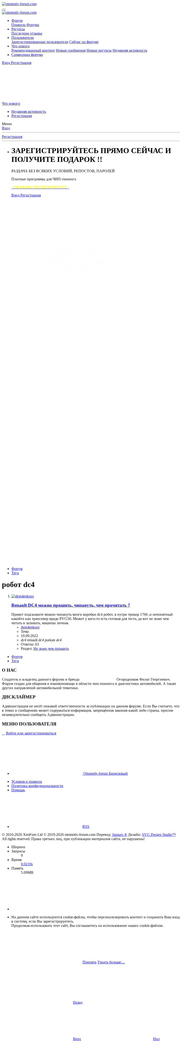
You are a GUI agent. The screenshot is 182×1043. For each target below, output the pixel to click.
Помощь (18, 790)
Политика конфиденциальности (37, 786)
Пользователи (22, 38)
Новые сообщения (71, 50)
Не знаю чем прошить (51, 649)
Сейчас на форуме (84, 42)
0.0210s (27, 864)
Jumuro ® (119, 835)
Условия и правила (26, 781)
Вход (6, 128)
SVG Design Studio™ (159, 835)
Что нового (20, 46)
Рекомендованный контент (33, 50)
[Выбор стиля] (37, 99)
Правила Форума (25, 25)
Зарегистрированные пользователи (39, 42)
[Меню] (4, 9)
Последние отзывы (26, 33)
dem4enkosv (30, 627)
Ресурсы (18, 29)
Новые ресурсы (99, 50)
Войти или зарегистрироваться (31, 733)
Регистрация (21, 116)
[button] (46, 909)
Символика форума (27, 55)
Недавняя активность (130, 50)
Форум (17, 20)
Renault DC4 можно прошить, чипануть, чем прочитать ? (70, 605)
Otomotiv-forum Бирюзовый (105, 773)
